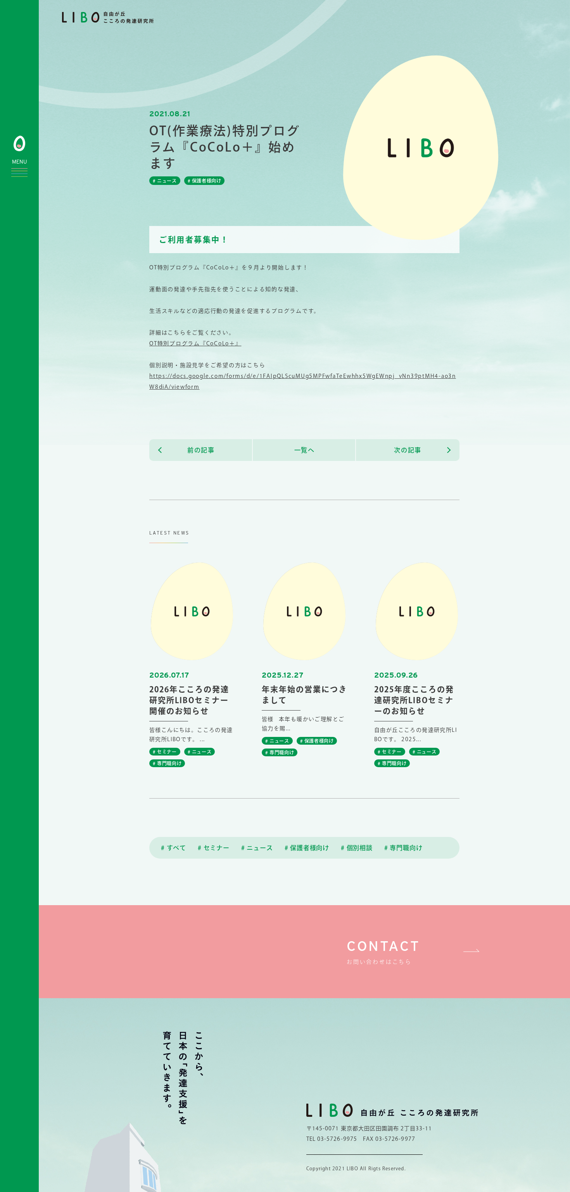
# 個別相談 (357, 848)
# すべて (173, 848)
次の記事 (407, 450)
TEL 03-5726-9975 (331, 1139)
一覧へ (304, 450)
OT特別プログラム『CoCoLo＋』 (195, 343)
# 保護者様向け (307, 848)
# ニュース (257, 848)
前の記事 (200, 450)
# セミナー (214, 848)
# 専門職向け (403, 848)
